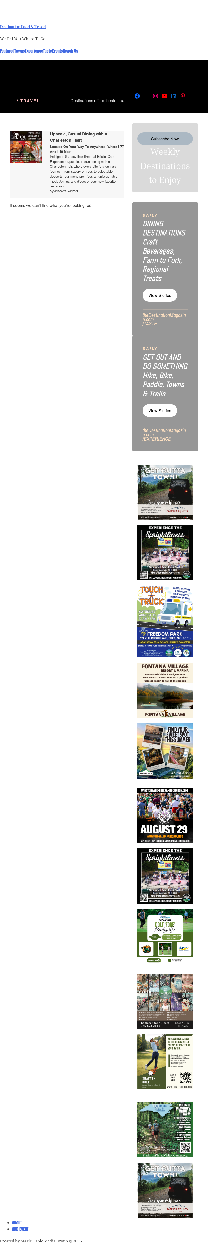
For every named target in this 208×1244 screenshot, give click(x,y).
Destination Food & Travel (23, 26)
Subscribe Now (165, 139)
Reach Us (70, 51)
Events (57, 51)
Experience (34, 51)
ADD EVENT (20, 1229)
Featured (7, 51)
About (17, 1223)
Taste (47, 51)
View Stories (159, 295)
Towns (19, 51)
